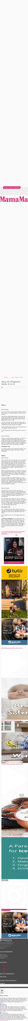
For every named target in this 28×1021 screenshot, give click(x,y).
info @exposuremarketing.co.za (6, 942)
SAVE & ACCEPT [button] (4, 1020)
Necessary (4, 1004)
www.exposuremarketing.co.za (6, 943)
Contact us (2, 983)
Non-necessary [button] (3, 1011)
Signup (4, 188)
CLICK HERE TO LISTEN (14, 562)
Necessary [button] (2, 1002)
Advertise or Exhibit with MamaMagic (12, 187)
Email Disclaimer (3, 956)
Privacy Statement (4, 955)
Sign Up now (3, 976)
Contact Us (2, 958)
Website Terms (3, 954)
